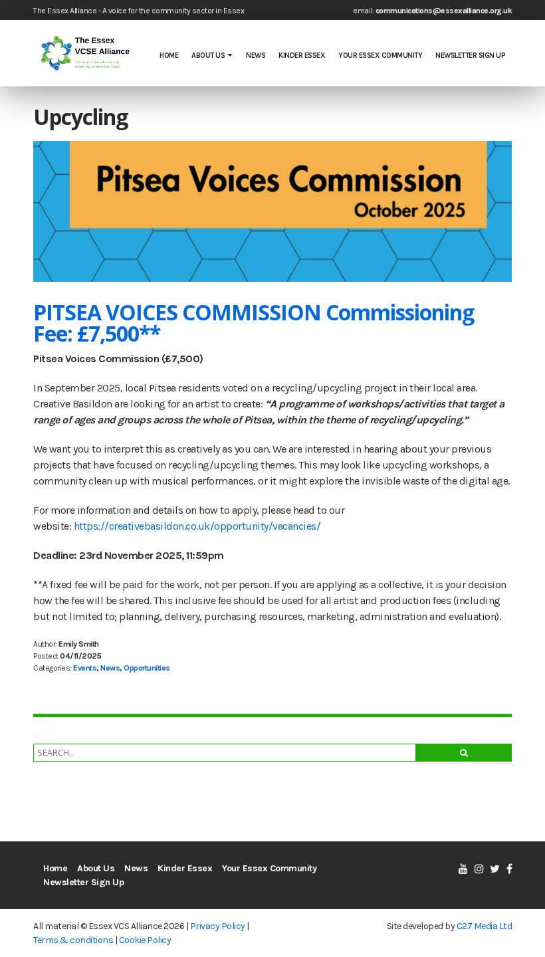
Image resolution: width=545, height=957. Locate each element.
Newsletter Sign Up (470, 55)
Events (84, 668)
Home (169, 55)
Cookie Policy (145, 940)
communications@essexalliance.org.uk (444, 10)
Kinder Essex (301, 55)
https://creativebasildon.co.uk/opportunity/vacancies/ (197, 526)
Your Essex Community (380, 55)
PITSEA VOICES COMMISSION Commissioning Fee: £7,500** (253, 323)
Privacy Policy (217, 926)
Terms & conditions (73, 940)
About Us (208, 55)
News (255, 55)
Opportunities (147, 668)
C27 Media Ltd (484, 926)
